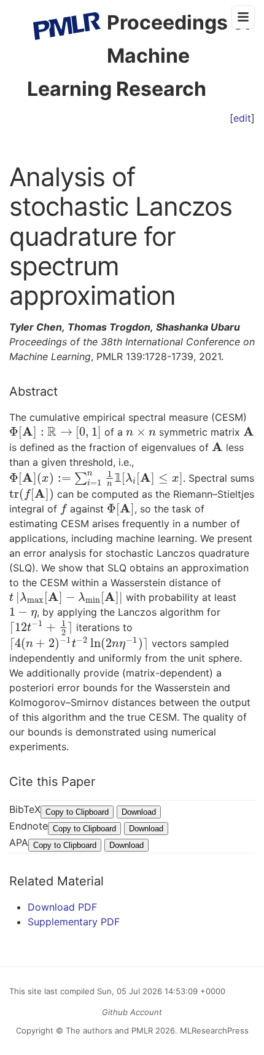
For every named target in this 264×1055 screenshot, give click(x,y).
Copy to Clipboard (77, 812)
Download (139, 812)
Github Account (132, 1012)
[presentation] (55, 432)
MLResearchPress (213, 1030)
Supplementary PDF (74, 922)
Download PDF (62, 907)
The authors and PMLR (109, 1030)
